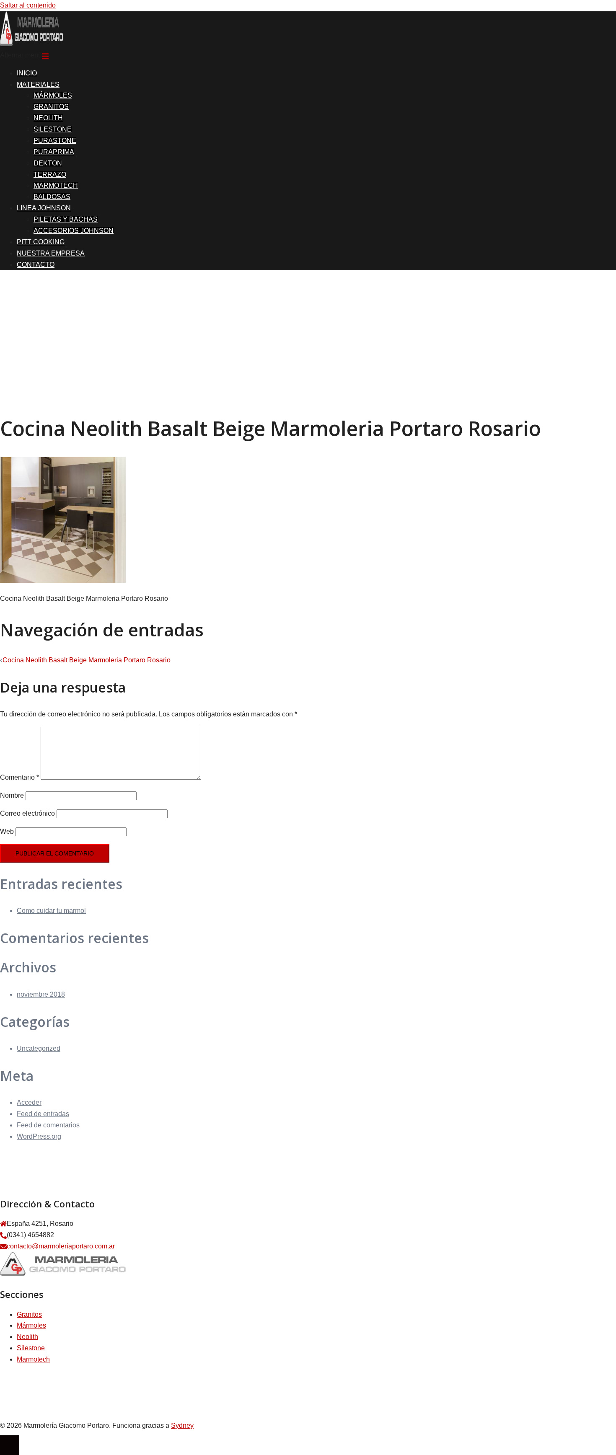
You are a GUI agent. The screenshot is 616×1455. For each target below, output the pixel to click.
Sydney (182, 1425)
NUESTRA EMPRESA (51, 253)
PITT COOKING (41, 242)
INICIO (27, 73)
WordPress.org (39, 1136)
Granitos (29, 1314)
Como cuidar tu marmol (51, 910)
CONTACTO (35, 264)
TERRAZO (50, 174)
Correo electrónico (27, 813)
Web (7, 831)
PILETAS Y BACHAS (66, 219)
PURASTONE (55, 140)
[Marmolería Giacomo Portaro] (31, 43)
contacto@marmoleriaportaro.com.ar (61, 1246)
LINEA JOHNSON (44, 208)
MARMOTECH (56, 185)
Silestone (31, 1348)
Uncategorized (38, 1048)
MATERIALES (38, 84)
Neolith (27, 1336)
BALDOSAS (52, 196)
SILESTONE (53, 129)
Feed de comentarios (48, 1125)
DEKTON (48, 163)
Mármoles (31, 1325)
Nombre (12, 795)
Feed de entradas (43, 1113)
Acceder (29, 1102)
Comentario (19, 777)
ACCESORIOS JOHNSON (74, 230)
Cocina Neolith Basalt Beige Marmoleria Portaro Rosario (87, 660)
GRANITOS (51, 106)
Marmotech (33, 1359)
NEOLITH (48, 117)
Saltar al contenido (28, 5)
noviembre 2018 (41, 994)
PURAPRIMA (54, 151)
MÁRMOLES (53, 95)
